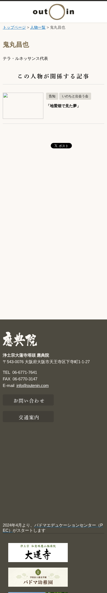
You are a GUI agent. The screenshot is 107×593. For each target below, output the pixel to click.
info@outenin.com (32, 385)
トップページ (14, 27)
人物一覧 (38, 27)
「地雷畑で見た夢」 (63, 106)
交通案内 (29, 416)
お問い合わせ (29, 400)
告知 (52, 96)
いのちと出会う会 (75, 96)
